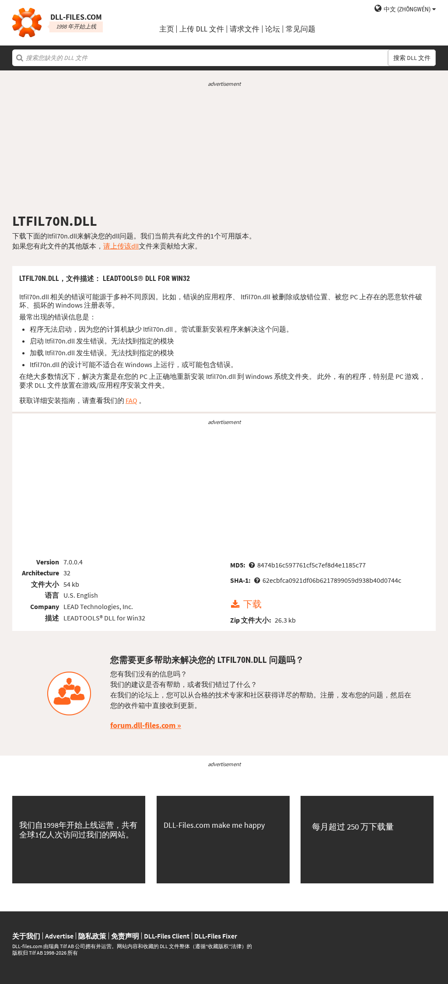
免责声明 (125, 935)
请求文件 (244, 29)
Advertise (59, 935)
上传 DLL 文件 (201, 29)
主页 (166, 29)
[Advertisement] (224, 150)
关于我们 (26, 935)
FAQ (131, 400)
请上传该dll (121, 246)
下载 (252, 604)
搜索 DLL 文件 (411, 58)
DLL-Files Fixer (215, 935)
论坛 (272, 29)
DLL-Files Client (166, 935)
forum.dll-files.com (142, 725)
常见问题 (300, 29)
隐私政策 (92, 935)
